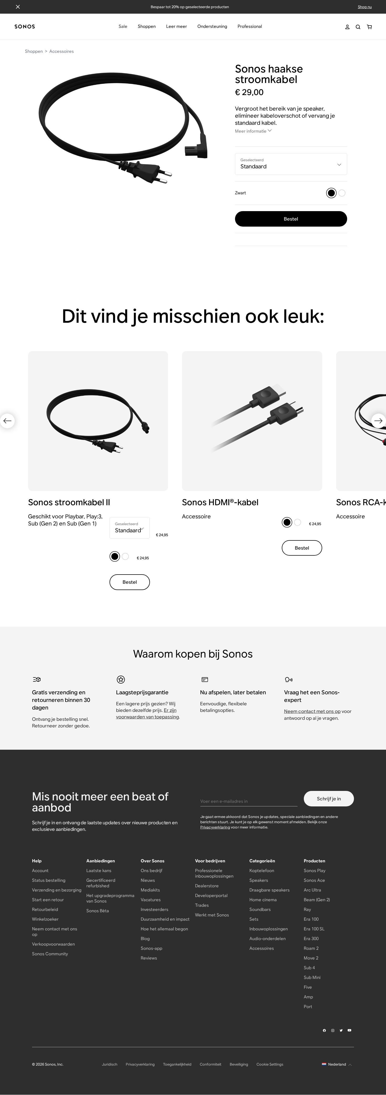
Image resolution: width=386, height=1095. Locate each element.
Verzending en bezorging (56, 890)
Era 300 (311, 938)
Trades (202, 905)
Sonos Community (50, 954)
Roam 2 (311, 948)
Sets (253, 919)
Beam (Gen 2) (317, 900)
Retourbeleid (45, 909)
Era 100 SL (314, 929)
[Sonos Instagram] (333, 1030)
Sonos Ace (314, 880)
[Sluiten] (18, 7)
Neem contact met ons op (312, 711)
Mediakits (150, 890)
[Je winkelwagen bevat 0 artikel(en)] (369, 27)
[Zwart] (331, 193)
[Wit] (342, 193)
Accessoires (61, 51)
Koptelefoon (261, 870)
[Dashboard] (24, 26)
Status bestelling (48, 880)
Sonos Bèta (97, 911)
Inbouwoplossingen (268, 929)
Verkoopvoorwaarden (53, 944)
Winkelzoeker (45, 919)
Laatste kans (98, 870)
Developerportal (211, 895)
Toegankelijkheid (177, 1064)
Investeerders (154, 909)
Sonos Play (314, 870)
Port (308, 1006)
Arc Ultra (312, 890)
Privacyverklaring (215, 827)
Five (308, 987)
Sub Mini (312, 977)
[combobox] (291, 164)
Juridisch (109, 1064)
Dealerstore (207, 886)
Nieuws (148, 880)
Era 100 (311, 919)
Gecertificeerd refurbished (100, 883)
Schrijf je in (329, 799)
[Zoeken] (358, 27)
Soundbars (260, 909)
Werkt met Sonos (212, 915)
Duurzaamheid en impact (165, 919)
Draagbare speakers (269, 890)
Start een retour (48, 900)
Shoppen (34, 51)
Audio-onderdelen (267, 938)
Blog (145, 938)
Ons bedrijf (151, 870)
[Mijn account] (347, 27)
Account (40, 870)
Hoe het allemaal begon (164, 929)
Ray (307, 909)
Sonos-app (151, 948)
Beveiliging (239, 1064)
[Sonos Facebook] (324, 1030)
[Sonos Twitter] (341, 1030)
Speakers (258, 880)
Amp (308, 997)
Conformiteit (210, 1064)
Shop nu (365, 6)
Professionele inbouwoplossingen (214, 873)
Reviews (149, 958)
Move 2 (311, 958)
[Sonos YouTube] (350, 1030)
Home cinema (263, 900)
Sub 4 (309, 968)
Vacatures (151, 900)
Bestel (291, 219)
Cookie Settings (270, 1064)
